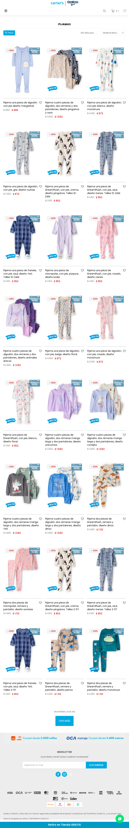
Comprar (27, 99)
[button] (104, 11)
